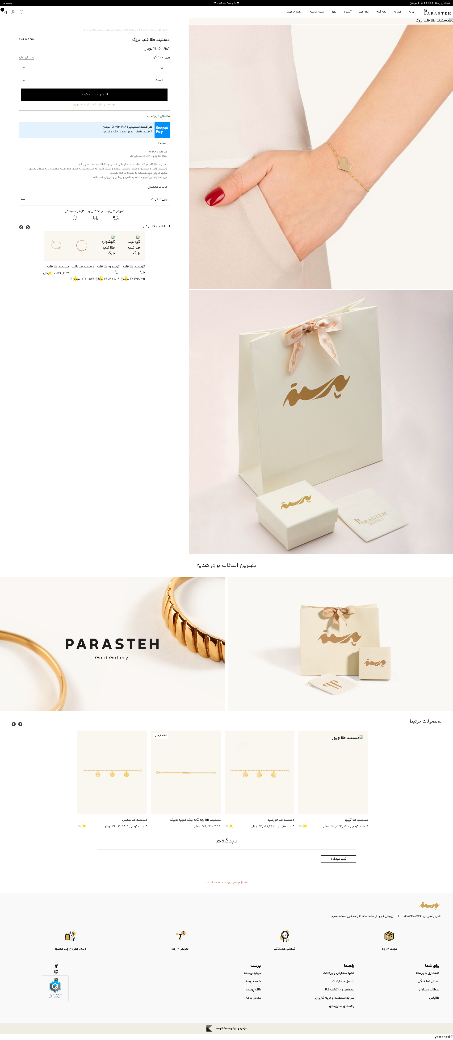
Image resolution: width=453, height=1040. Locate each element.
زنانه (411, 12)
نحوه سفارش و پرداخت (338, 973)
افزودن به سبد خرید (94, 94)
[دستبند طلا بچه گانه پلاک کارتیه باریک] (186, 772)
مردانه (397, 12)
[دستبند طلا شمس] (112, 772)
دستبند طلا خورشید (281, 820)
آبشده (347, 12)
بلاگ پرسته (253, 989)
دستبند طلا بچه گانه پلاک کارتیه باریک (195, 820)
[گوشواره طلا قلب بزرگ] (107, 246)
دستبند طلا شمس (134, 820)
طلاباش (434, 998)
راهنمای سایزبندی (341, 1006)
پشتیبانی (7, 3)
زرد (126, 278)
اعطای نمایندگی (428, 981)
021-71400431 (412, 916)
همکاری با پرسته (427, 973)
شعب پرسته (252, 981)
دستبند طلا (131, 30)
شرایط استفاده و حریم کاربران (334, 998)
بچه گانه (381, 12)
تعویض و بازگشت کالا (339, 989)
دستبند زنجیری (115, 30)
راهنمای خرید (294, 12)
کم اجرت (364, 12)
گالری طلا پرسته (159, 30)
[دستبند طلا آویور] (333, 772)
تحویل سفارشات (343, 981)
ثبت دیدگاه (338, 859)
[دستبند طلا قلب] (56, 246)
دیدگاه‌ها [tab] (226, 841)
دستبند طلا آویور (356, 820)
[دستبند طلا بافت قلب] (81, 246)
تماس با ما (253, 998)
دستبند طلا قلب (58, 266)
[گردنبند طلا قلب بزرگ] (132, 246)
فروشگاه (144, 30)
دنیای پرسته (317, 12)
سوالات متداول (429, 989)
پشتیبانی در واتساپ (158, 116)
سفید (122, 278)
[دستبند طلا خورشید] (259, 772)
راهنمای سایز (26, 58)
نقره (333, 12)
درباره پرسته (252, 973)
